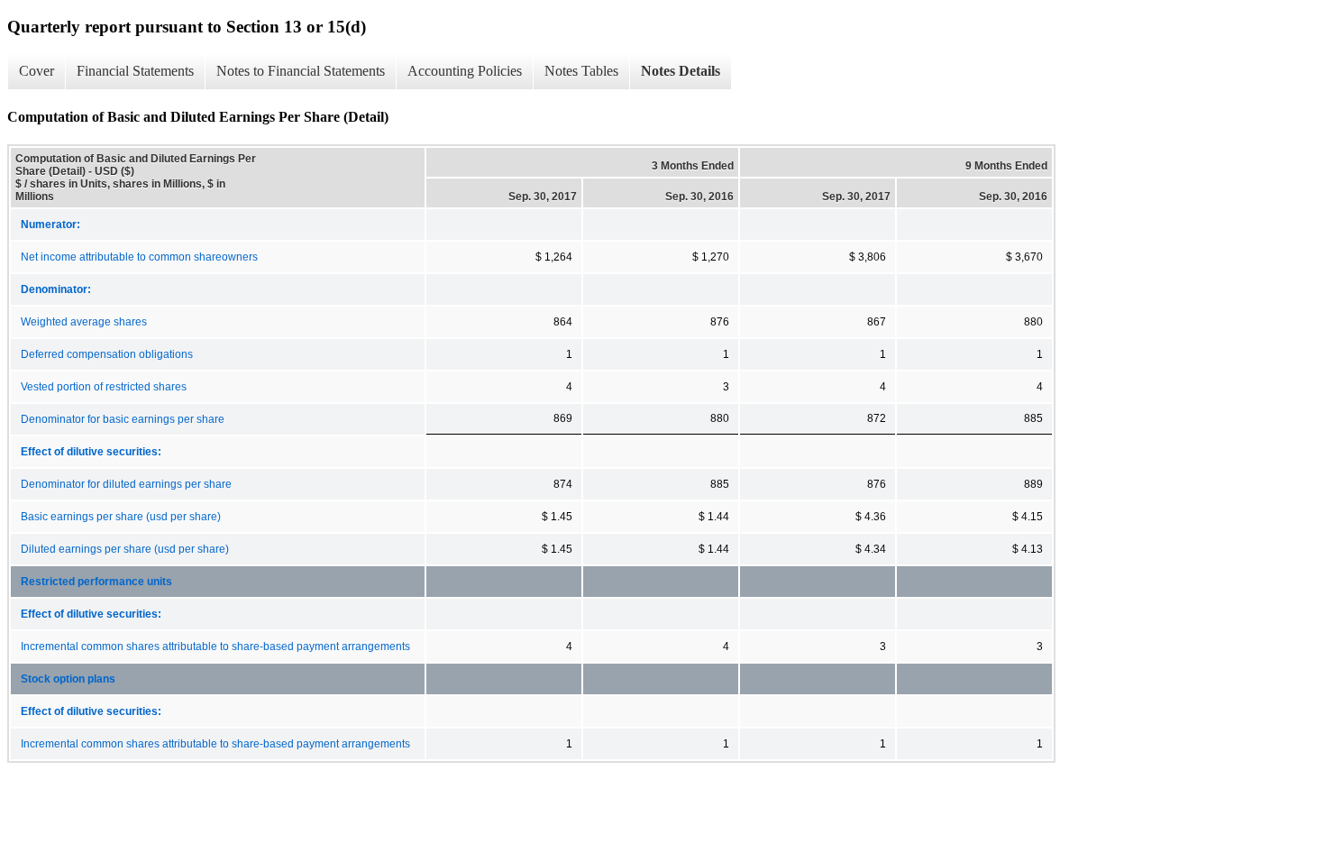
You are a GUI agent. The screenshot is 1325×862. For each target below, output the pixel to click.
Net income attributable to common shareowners (139, 257)
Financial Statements (135, 70)
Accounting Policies (464, 70)
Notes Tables (581, 70)
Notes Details (680, 70)
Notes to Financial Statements (300, 70)
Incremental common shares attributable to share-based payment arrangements (215, 646)
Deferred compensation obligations (107, 354)
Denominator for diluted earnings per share (126, 484)
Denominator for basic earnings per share (122, 419)
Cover (36, 70)
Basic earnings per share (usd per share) (121, 516)
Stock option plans (68, 679)
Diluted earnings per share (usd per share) (125, 549)
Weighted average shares (84, 321)
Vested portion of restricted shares (104, 386)
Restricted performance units (96, 581)
